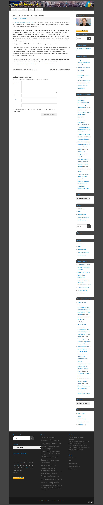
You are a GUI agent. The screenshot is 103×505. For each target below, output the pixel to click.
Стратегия (52, 479)
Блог (31, 9)
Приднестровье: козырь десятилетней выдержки (84, 115)
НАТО (23, 64)
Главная (14, 9)
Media (45, 437)
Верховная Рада (47, 440)
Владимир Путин (45, 446)
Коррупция (19, 64)
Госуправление (56, 449)
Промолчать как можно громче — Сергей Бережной (84, 176)
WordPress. (62, 501)
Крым (52, 460)
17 (24, 465)
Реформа (53, 473)
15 (18, 465)
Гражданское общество (47, 451)
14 (15, 465)
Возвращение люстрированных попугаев (82, 154)
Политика (24, 18)
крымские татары (50, 485)
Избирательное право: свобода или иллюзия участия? (84, 62)
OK (88, 38)
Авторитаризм (50, 437)
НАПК (49, 462)
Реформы (27, 64)
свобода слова (57, 487)
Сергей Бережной (25, 4)
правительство (49, 487)
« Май (15, 472)
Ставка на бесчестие (83, 83)
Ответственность (46, 465)
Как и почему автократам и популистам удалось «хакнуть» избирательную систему (84, 75)
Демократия (57, 451)
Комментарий (15, 82)
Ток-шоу (47, 482)
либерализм (58, 485)
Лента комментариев (83, 217)
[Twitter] (91, 3)
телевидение (45, 490)
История (55, 457)
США (58, 476)
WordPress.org (82, 220)
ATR (42, 437)
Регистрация (81, 208)
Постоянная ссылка (49, 64)
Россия (32, 64)
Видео (56, 440)
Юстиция (43, 485)
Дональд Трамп (45, 454)
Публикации (23, 9)
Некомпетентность (55, 462)
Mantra (56, 501)
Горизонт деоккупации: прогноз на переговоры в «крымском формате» (84, 137)
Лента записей (82, 214)
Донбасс (52, 454)
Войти (79, 211)
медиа (43, 487)
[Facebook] (88, 3)
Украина (37, 64)
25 (27, 467)
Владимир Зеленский (51, 443)
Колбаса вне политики (84, 67)
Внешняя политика (54, 446)
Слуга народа (45, 479)
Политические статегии (48, 471)
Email (14, 99)
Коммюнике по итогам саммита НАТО (23, 22)
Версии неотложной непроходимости (60, 69)
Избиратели (49, 457)
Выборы (48, 449)
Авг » (19, 472)
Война (42, 449)
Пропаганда (47, 473)
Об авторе (39, 9)
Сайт (14, 104)
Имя (14, 95)
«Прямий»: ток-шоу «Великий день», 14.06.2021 (25, 69)
